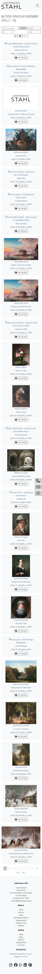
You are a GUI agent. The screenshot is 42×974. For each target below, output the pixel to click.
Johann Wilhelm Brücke (21, 431)
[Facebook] (16, 965)
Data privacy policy (21, 920)
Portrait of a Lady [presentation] (21, 623)
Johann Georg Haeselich (21, 684)
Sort (24, 36)
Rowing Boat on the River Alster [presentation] (21, 687)
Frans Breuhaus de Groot (21, 725)
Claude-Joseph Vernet (21, 261)
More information (22, 58)
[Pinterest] (30, 965)
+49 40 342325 (18, 893)
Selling (21, 934)
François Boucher (21, 197)
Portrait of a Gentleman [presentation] (21, 72)
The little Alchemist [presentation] (21, 201)
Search (23, 28)
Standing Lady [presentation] (21, 498)
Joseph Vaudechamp (21, 620)
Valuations (21, 940)
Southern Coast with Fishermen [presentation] (21, 265)
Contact (21, 909)
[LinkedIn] (26, 965)
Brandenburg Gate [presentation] (21, 434)
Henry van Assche (21, 767)
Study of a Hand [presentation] (21, 412)
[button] (16, 36)
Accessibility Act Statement (21, 917)
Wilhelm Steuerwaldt (21, 472)
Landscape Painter (21, 110)
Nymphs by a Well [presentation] (21, 329)
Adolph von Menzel (21, 408)
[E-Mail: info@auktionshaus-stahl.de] (38, 487)
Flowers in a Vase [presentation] (21, 370)
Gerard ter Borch (21, 495)
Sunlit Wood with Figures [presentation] (21, 770)
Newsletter (21, 925)
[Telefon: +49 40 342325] (38, 480)
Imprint (21, 915)
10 (36, 868)
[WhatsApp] (21, 965)
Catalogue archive (21, 942)
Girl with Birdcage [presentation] (21, 646)
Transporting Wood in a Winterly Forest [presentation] (21, 853)
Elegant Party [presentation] (21, 178)
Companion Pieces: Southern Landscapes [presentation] (21, 114)
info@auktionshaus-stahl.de (23, 901)
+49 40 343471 (28, 893)
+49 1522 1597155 (24, 898)
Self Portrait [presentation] (21, 540)
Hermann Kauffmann (21, 808)
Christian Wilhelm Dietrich (21, 46)
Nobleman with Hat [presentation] (21, 50)
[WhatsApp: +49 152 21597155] (38, 493)
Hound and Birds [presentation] (21, 155)
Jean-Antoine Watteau (21, 174)
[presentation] (21, 43)
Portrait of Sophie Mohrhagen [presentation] (21, 581)
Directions (21, 912)
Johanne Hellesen (21, 367)
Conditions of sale (21, 923)
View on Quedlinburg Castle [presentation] (21, 476)
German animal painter (21, 152)
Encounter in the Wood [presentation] (21, 729)
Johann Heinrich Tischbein (21, 325)
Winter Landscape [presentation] (21, 812)
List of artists (21, 945)
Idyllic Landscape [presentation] (21, 223)
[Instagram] (11, 965)
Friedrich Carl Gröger (21, 537)
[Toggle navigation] (37, 5)
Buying (21, 937)
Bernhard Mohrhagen (21, 578)
